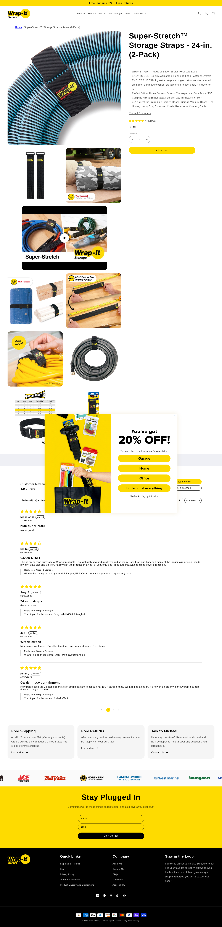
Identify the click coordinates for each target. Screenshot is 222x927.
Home (144, 468)
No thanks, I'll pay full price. (144, 496)
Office (144, 478)
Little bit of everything (144, 488)
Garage (144, 458)
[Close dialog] (175, 416)
